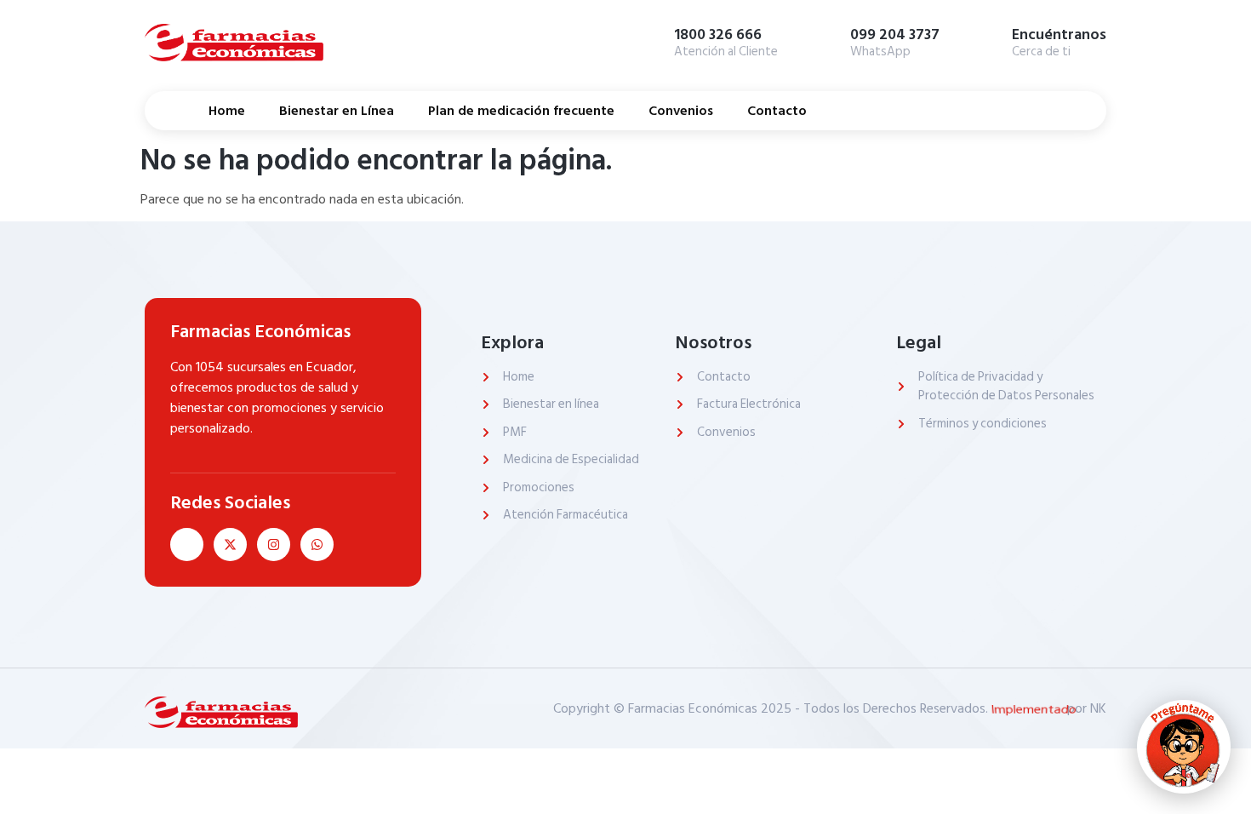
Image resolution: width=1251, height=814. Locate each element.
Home (226, 111)
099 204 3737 (895, 34)
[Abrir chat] (1184, 747)
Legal (918, 342)
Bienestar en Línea (336, 111)
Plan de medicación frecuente (521, 111)
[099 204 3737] (824, 40)
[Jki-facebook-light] (186, 544)
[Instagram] (273, 544)
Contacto (777, 111)
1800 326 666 (718, 34)
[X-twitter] (230, 544)
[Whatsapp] (317, 544)
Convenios (680, 111)
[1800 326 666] (648, 40)
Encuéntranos (1059, 34)
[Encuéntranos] (986, 40)
